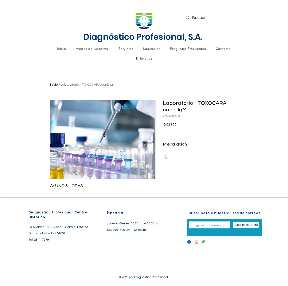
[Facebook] (189, 241)
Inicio (54, 84)
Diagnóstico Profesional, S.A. (142, 37)
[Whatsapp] (203, 241)
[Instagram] (196, 241)
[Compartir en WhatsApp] (165, 157)
